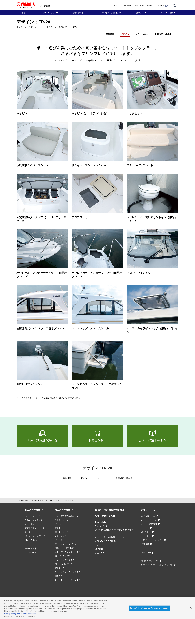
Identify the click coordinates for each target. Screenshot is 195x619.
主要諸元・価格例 (163, 34)
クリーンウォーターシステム (68, 572)
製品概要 (110, 34)
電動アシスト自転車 (34, 520)
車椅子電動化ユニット (35, 528)
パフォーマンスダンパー (36, 536)
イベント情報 (167, 12)
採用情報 (145, 544)
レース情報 (146, 552)
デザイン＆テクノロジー (152, 540)
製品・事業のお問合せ (143, 6)
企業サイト (160, 6)
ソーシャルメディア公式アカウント (157, 564)
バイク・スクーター (34, 516)
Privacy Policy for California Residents (20, 614)
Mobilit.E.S (99, 553)
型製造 (58, 528)
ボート (68, 500)
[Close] (191, 608)
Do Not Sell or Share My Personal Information (149, 608)
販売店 (139, 12)
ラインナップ (49, 12)
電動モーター (61, 568)
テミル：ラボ (101, 526)
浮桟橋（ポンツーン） (65, 532)
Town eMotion (101, 522)
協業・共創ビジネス (105, 516)
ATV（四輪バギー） (33, 540)
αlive (97, 545)
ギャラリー (146, 532)
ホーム (114, 6)
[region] (97, 608)
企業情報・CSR (148, 516)
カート (28, 532)
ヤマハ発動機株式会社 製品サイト (29, 500)
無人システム (61, 536)
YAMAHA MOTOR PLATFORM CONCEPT (114, 530)
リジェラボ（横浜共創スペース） (110, 537)
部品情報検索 (31, 548)
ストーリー (146, 536)
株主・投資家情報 (149, 524)
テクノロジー (141, 34)
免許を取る (78, 12)
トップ (25, 12)
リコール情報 (126, 6)
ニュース (145, 528)
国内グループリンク (150, 560)
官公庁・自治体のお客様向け (109, 510)
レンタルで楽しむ (110, 12)
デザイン (125, 34)
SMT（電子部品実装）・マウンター (71, 516)
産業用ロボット (62, 520)
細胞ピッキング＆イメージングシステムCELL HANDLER (65, 560)
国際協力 (59, 576)
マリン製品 (48, 500)
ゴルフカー (60, 540)
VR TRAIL (99, 549)
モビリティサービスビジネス (68, 580)
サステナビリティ (149, 520)
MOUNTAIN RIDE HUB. (105, 541)
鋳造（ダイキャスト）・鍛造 (68, 552)
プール (58, 524)
